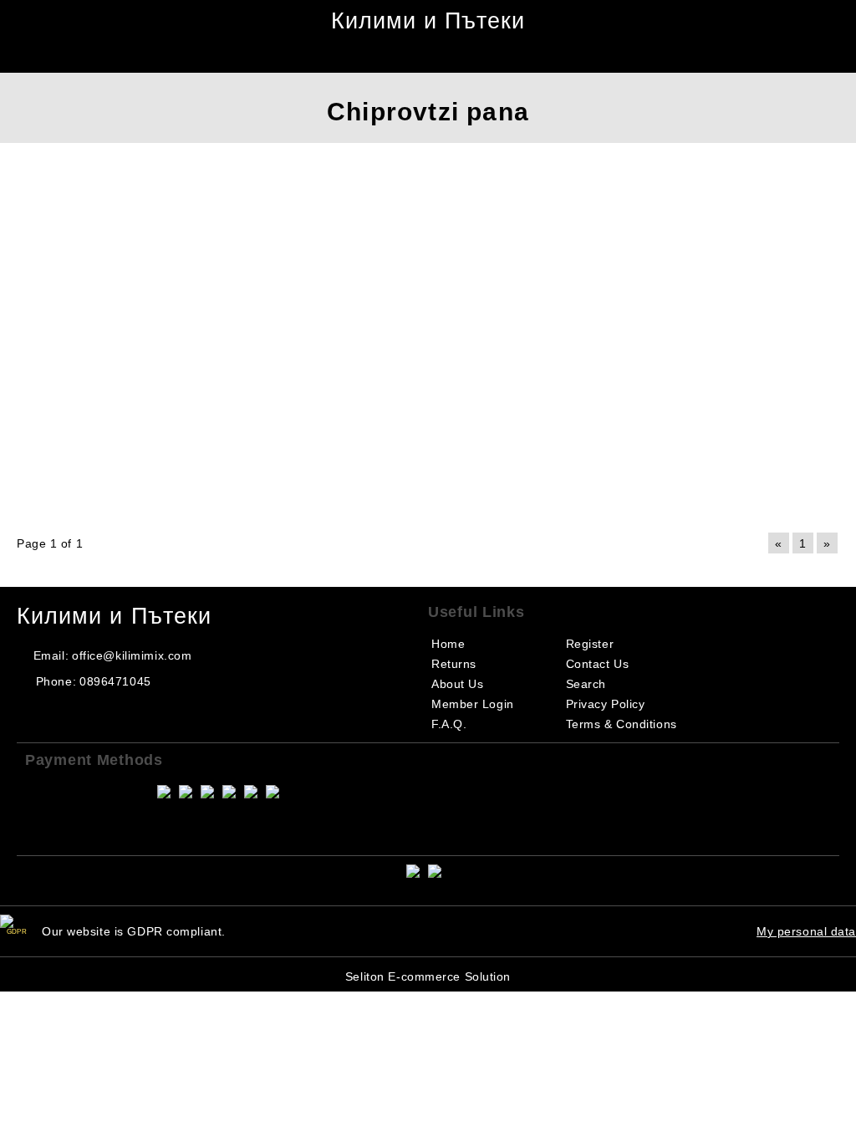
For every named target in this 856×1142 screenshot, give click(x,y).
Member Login (472, 704)
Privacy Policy (605, 704)
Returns (453, 663)
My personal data (806, 931)
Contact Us (597, 663)
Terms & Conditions (621, 724)
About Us (457, 684)
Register (590, 643)
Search (586, 684)
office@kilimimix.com (131, 655)
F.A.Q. (448, 724)
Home (448, 643)
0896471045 (115, 681)
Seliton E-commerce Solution (428, 976)
